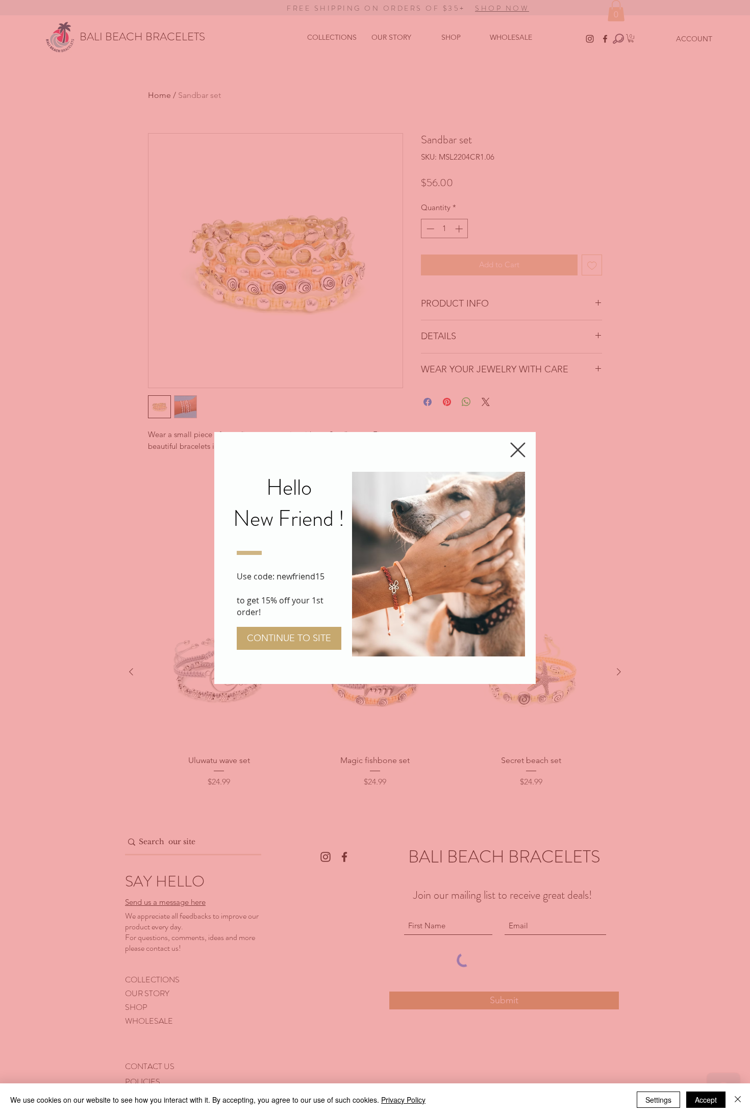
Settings (658, 1100)
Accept (706, 1100)
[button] (518, 450)
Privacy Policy (403, 1100)
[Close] (738, 1100)
